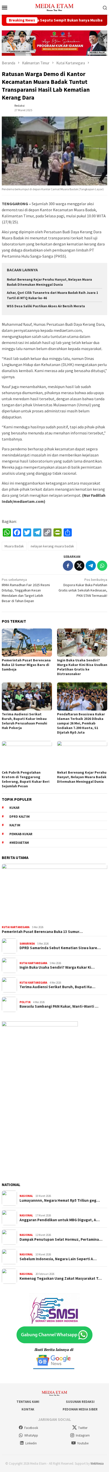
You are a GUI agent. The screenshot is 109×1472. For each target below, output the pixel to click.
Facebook (31, 1428)
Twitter (82, 1428)
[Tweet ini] (79, 566)
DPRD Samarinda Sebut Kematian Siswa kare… (60, 948)
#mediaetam (19, 842)
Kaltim (14, 825)
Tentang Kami (27, 1402)
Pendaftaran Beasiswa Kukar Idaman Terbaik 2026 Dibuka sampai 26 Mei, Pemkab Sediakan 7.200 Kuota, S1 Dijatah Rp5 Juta (81, 723)
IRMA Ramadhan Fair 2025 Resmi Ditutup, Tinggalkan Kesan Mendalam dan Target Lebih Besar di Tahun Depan (26, 590)
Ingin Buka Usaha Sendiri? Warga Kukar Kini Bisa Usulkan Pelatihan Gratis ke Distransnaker (82, 667)
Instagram (83, 1435)
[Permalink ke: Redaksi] (7, 107)
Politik (25, 1002)
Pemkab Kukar (20, 834)
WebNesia (97, 1463)
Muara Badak (14, 546)
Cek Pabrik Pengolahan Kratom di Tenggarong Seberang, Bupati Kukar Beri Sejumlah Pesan (25, 779)
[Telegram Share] (91, 566)
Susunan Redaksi (80, 1402)
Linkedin (31, 1443)
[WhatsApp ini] (102, 566)
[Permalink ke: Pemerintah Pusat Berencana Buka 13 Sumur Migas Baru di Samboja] (27, 642)
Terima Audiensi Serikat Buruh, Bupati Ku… (57, 987)
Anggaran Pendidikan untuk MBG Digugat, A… (60, 1220)
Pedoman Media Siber (80, 1409)
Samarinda (27, 943)
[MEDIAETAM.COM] (54, 7)
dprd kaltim (19, 816)
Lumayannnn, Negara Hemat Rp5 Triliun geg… (60, 1200)
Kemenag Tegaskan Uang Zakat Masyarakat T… (61, 1278)
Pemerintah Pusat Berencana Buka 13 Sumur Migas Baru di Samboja (26, 665)
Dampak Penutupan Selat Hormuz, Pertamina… (61, 1239)
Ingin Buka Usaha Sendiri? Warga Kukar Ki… (57, 967)
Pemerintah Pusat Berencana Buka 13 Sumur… (42, 931)
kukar (14, 808)
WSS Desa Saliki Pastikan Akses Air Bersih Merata (46, 306)
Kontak (28, 1409)
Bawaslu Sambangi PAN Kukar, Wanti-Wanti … (59, 1006)
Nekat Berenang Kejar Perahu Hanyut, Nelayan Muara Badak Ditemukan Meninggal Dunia (81, 777)
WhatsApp (31, 1435)
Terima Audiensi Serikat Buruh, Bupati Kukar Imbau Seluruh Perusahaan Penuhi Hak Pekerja (24, 721)
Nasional (26, 1196)
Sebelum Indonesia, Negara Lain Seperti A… (58, 1259)
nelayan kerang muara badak (52, 546)
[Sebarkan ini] (68, 566)
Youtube (82, 1443)
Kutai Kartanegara (15, 927)
